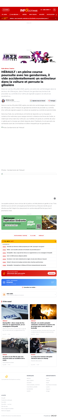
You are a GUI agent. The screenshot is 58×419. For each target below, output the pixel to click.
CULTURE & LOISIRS (32, 387)
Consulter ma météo (30, 287)
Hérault (41, 235)
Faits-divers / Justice (7, 68)
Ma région (14, 14)
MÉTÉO (25, 14)
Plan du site (4, 406)
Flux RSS (3, 402)
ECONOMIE (30, 389)
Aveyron (48, 389)
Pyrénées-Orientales (51, 384)
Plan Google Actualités (7, 408)
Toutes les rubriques (6, 400)
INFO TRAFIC (33, 14)
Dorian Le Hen (10, 100)
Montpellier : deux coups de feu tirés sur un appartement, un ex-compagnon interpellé (14, 324)
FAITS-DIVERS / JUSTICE (33, 384)
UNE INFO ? (46, 10)
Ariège (48, 391)
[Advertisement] (29, 34)
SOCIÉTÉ (41, 14)
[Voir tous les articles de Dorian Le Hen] (3, 100)
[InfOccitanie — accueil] (29, 10)
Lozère (48, 387)
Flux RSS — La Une (6, 404)
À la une (32, 235)
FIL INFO (4, 14)
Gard (47, 378)
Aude (47, 382)
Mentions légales (5, 410)
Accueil (3, 398)
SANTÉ (28, 391)
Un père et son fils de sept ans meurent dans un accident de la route (14, 358)
